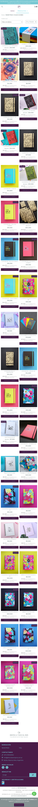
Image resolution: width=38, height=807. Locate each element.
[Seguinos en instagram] (3, 767)
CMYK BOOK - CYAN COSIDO (9, 298)
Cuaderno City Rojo (9, 146)
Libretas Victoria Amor (9, 81)
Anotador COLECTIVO (9, 715)
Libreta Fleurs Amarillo (28, 508)
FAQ (20, 748)
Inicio (3, 15)
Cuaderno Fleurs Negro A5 (9, 509)
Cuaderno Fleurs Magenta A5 (28, 299)
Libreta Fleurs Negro (9, 647)
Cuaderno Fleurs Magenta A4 (9, 575)
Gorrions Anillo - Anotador (9, 371)
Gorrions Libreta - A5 (28, 81)
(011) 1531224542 (9, 755)
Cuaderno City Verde (28, 182)
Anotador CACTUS (28, 539)
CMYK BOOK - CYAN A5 (10, 188)
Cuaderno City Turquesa (9, 45)
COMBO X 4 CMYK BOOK (28, 44)
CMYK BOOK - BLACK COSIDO (10, 261)
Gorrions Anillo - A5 (9, 117)
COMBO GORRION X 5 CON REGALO (28, 225)
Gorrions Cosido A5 (28, 153)
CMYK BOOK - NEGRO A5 (28, 371)
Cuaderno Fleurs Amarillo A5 (28, 685)
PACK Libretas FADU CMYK (28, 335)
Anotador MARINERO (9, 539)
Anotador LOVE (10, 329)
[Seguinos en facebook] (7, 767)
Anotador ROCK (10, 437)
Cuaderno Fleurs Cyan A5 (28, 408)
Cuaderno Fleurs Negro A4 (28, 648)
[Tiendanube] (19, 788)
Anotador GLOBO (9, 473)
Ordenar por (4, 18)
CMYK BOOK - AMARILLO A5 (9, 408)
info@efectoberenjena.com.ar (13, 757)
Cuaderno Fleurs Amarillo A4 (9, 685)
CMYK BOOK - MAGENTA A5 (28, 444)
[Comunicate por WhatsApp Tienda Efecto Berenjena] (34, 794)
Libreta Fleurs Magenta (28, 575)
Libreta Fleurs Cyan (28, 612)
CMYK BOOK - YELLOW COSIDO (10, 225)
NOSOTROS (5, 748)
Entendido (19, 805)
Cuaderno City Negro (28, 110)
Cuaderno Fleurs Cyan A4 (10, 612)
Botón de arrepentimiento (19, 796)
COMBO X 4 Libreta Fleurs (28, 473)
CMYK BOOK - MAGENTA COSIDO (28, 262)
